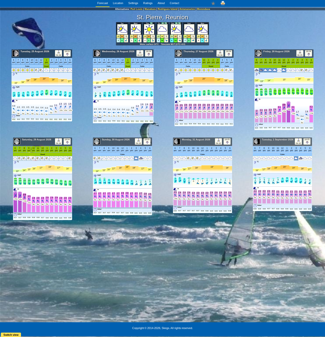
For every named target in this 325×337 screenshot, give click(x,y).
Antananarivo (187, 9)
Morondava (203, 9)
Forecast (102, 3)
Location (118, 3)
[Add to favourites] (213, 3)
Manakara (150, 9)
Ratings (148, 3)
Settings (133, 3)
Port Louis (137, 9)
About (161, 3)
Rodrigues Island (168, 9)
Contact (174, 3)
